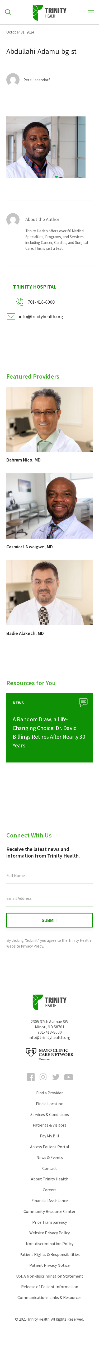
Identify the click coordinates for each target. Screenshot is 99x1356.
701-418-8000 (49, 1032)
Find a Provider (49, 1092)
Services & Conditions (49, 1114)
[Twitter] (56, 1082)
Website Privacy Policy (49, 1232)
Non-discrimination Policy (49, 1243)
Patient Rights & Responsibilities (50, 1254)
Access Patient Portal (49, 1146)
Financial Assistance (49, 1200)
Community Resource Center (49, 1211)
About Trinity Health (49, 1178)
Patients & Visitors (49, 1125)
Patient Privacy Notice (49, 1265)
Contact (49, 1168)
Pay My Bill (49, 1135)
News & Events (49, 1157)
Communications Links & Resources (49, 1297)
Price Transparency (49, 1222)
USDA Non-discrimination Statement (49, 1276)
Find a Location (49, 1103)
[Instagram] (43, 1082)
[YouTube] (68, 1082)
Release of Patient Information (49, 1286)
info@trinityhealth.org (41, 316)
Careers (49, 1189)
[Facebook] (30, 1082)
